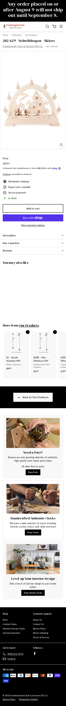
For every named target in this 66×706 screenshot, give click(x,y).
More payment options (33, 225)
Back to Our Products (35, 397)
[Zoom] (61, 145)
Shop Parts (33, 472)
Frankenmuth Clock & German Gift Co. (23, 46)
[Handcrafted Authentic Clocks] (33, 499)
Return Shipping (40, 633)
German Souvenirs (12, 633)
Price (5, 158)
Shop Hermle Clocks (33, 593)
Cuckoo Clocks (10, 624)
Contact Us (38, 624)
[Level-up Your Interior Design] (33, 559)
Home (5, 35)
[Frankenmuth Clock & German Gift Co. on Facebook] (34, 653)
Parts (5, 620)
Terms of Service (41, 637)
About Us (37, 620)
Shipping (7, 174)
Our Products (31, 35)
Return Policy (39, 628)
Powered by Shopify (28, 699)
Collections (17, 35)
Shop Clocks (33, 532)
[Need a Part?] (33, 433)
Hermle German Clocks (14, 628)
